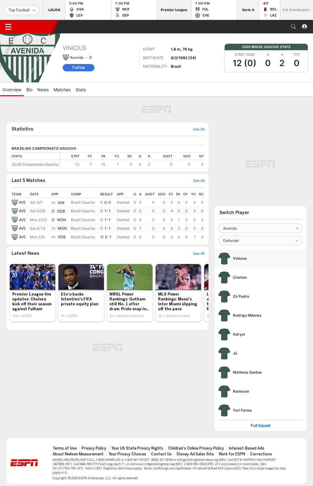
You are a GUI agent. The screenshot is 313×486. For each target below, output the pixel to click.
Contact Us (161, 454)
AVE (22, 202)
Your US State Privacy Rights (137, 448)
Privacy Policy (94, 448)
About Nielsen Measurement (78, 454)
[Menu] (8, 26)
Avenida (76, 57)
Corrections (261, 454)
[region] (132, 160)
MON (61, 219)
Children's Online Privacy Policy (196, 448)
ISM (61, 202)
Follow (78, 67)
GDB (61, 211)
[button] (293, 26)
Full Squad (260, 425)
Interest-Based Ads (246, 448)
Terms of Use (65, 448)
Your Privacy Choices (127, 454)
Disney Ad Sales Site (195, 454)
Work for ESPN (232, 454)
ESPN (36, 26)
